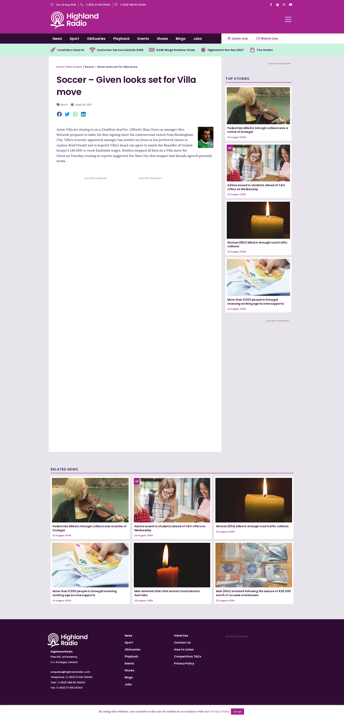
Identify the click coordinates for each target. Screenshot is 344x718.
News (57, 39)
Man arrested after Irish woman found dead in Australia (167, 593)
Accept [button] (237, 711)
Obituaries (96, 39)
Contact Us (182, 643)
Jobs (197, 39)
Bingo (181, 39)
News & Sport (74, 66)
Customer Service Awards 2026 (120, 50)
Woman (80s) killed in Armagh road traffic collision (257, 244)
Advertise (181, 636)
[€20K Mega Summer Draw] (151, 50)
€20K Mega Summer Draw (175, 50)
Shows (162, 39)
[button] (60, 114)
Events (143, 39)
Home (60, 66)
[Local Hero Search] (53, 50)
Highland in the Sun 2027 (226, 50)
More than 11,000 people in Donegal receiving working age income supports (255, 302)
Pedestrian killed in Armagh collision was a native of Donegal (257, 130)
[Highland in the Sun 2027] (203, 50)
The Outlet (265, 50)
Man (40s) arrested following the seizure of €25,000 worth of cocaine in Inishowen (253, 593)
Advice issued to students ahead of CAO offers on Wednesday (256, 187)
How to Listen (184, 649)
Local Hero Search (70, 50)
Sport (74, 39)
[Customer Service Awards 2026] (92, 50)
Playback (121, 39)
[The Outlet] (252, 50)
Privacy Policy (184, 663)
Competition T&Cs (187, 656)
